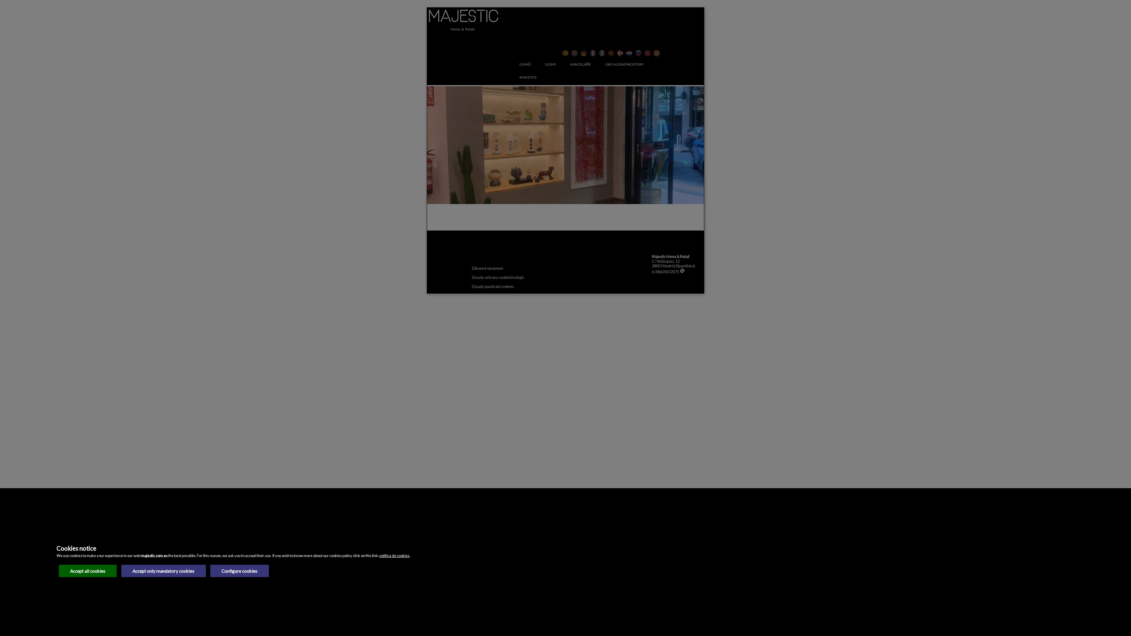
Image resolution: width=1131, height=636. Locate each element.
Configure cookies (239, 571)
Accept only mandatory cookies (163, 571)
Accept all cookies (87, 571)
